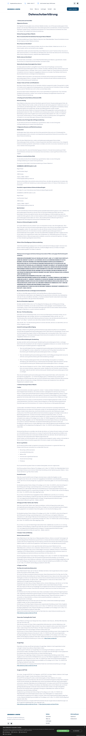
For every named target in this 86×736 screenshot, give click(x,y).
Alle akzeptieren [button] (62, 730)
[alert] (43, 731)
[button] (29, 734)
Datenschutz (74, 718)
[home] (13, 9)
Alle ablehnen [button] (76, 730)
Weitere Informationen (28, 730)
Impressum (73, 716)
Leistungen (43, 9)
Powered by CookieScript (80, 735)
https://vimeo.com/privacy (50, 638)
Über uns (37, 9)
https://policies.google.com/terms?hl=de (48, 704)
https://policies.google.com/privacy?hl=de (27, 613)
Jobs (54, 9)
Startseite (48, 716)
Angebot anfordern (72, 9)
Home (31, 9)
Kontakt (50, 9)
